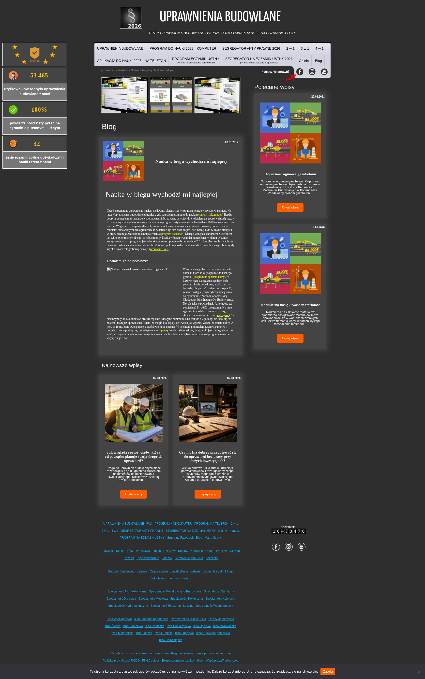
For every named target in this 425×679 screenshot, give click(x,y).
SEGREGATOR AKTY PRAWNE (142, 530)
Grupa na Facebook (180, 537)
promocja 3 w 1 (159, 249)
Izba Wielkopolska (119, 619)
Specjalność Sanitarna (219, 591)
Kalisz (186, 578)
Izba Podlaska (154, 626)
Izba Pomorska (133, 626)
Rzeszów (169, 551)
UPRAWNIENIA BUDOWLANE (120, 48)
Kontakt (234, 530)
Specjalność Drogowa (121, 598)
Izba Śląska (113, 626)
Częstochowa (159, 571)
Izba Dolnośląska (170, 640)
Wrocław (222, 551)
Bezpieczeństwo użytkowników (182, 660)
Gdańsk (167, 558)
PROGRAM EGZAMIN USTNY (195, 60)
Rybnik (218, 571)
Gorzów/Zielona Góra (189, 558)
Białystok (108, 551)
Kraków (183, 551)
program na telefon (172, 234)
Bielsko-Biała (179, 571)
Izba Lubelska (184, 633)
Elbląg (229, 571)
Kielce (120, 551)
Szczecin (212, 558)
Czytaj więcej (133, 494)
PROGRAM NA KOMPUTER (173, 523)
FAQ (149, 523)
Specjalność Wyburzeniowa (214, 605)
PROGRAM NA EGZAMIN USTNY (142, 537)
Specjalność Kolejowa (220, 598)
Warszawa (143, 551)
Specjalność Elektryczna (186, 598)
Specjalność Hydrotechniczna (128, 605)
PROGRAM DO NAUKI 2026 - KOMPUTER (183, 48)
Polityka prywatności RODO (121, 660)
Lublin (156, 551)
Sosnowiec (127, 571)
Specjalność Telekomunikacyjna (172, 605)
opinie (163, 330)
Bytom (206, 571)
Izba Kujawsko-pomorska (213, 633)
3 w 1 (305, 48)
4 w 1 (319, 48)
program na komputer (209, 214)
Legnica (173, 578)
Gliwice (142, 571)
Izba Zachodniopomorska (151, 619)
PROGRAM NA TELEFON (211, 523)
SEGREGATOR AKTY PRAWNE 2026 (251, 48)
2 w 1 (290, 48)
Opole (209, 551)
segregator (223, 315)
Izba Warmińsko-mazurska (188, 619)
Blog (318, 61)
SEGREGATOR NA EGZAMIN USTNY (191, 530)
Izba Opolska (202, 626)
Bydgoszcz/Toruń (148, 558)
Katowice (197, 551)
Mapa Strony (213, 537)
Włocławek (159, 578)
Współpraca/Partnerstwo (222, 660)
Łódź (130, 551)
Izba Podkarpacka (179, 626)
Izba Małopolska (123, 633)
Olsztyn (235, 551)
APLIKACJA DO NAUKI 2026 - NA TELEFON (131, 61)
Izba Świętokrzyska (221, 619)
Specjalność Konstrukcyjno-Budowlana (175, 591)
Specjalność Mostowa (153, 598)
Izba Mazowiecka (224, 626)
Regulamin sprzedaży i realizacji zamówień (140, 653)
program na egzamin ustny (209, 277)
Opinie (304, 61)
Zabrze (195, 571)
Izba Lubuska (164, 633)
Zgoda (328, 671)
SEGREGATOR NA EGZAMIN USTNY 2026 (259, 60)
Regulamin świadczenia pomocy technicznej (201, 653)
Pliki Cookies (151, 660)
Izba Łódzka (144, 633)
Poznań (129, 558)
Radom (113, 571)
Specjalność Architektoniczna (127, 591)
